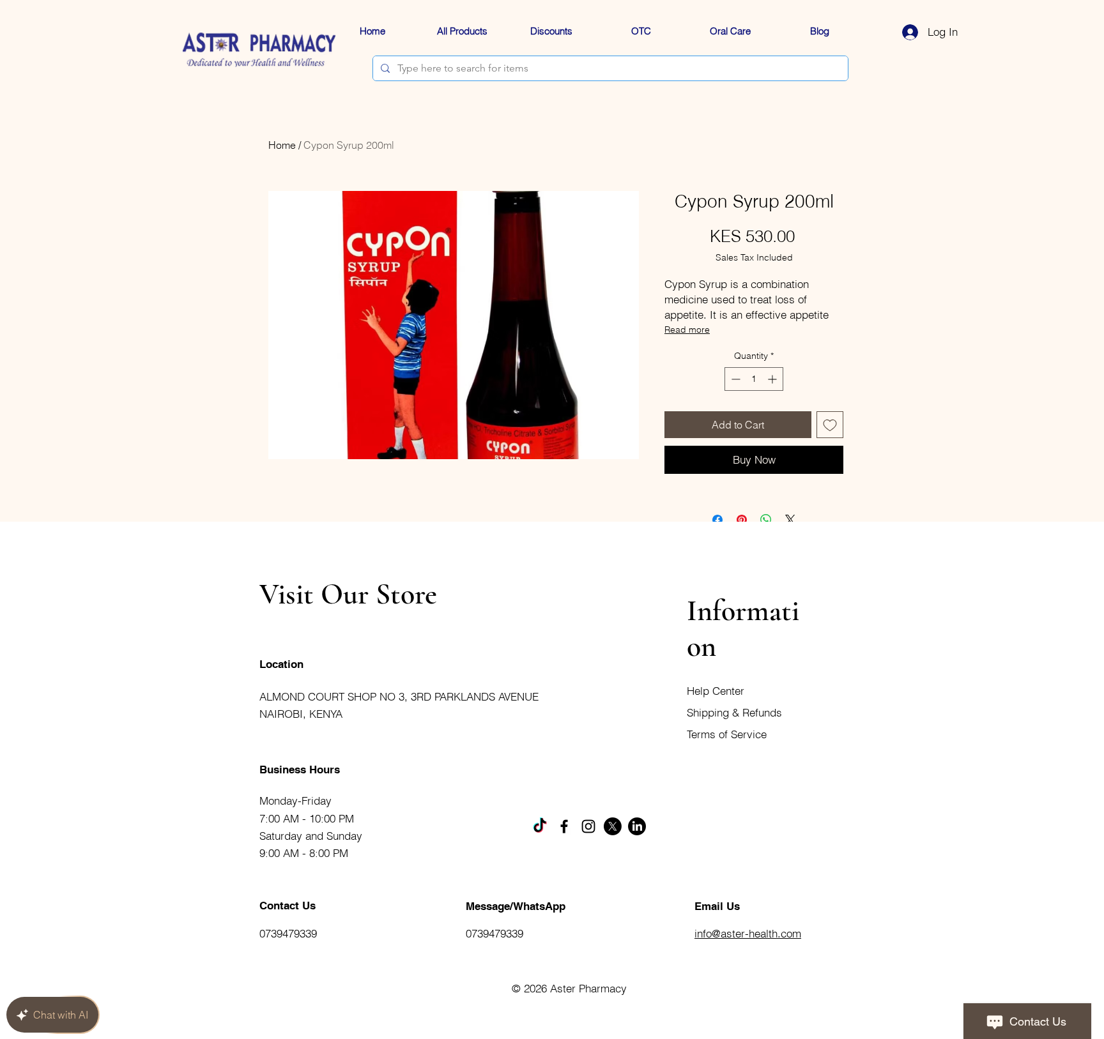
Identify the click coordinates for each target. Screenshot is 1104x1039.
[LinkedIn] (637, 826)
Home (282, 145)
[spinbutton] (753, 379)
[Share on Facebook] (717, 519)
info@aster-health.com (747, 933)
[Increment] (773, 379)
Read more (687, 329)
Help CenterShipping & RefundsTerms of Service (734, 712)
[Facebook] (564, 826)
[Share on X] (790, 519)
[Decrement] (734, 379)
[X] (613, 826)
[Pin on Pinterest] (741, 519)
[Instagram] (588, 826)
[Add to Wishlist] (829, 424)
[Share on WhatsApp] (766, 519)
